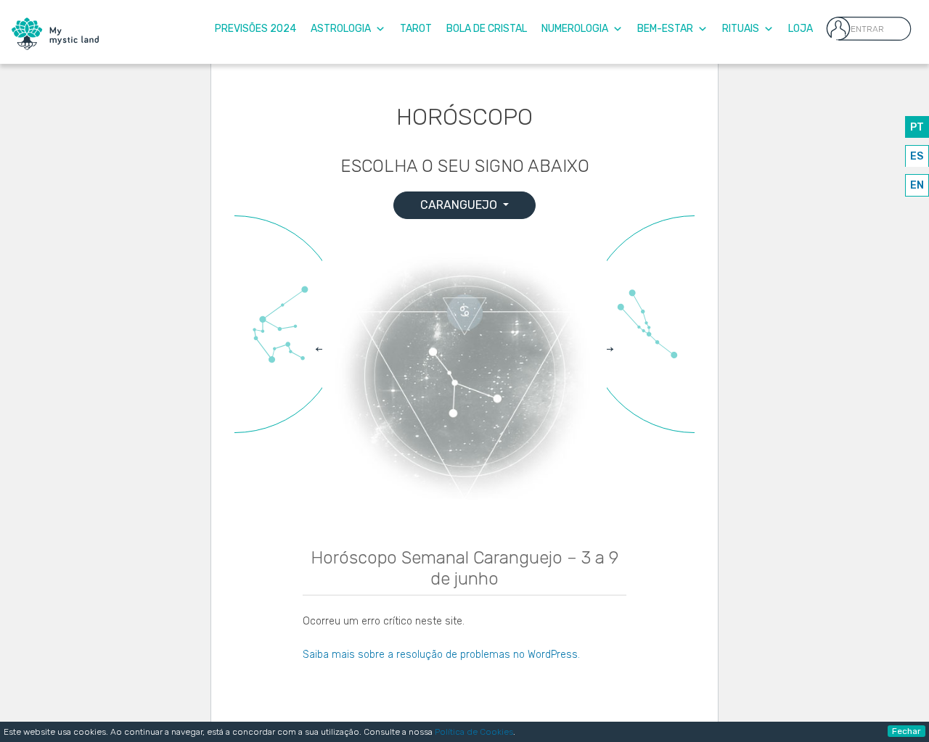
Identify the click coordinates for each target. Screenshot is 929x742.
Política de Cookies (474, 732)
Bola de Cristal (486, 28)
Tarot (416, 28)
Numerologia (574, 28)
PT (917, 127)
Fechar (906, 731)
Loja (800, 28)
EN (917, 185)
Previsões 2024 (255, 28)
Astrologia (341, 28)
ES (916, 156)
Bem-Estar (665, 28)
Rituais (740, 28)
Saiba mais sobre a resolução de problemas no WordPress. (441, 654)
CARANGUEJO (460, 205)
